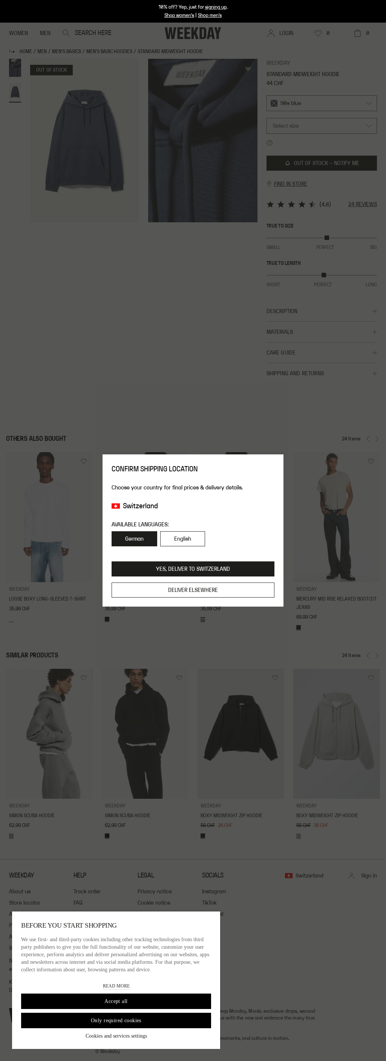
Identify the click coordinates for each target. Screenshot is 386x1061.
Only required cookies (116, 1020)
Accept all (115, 1001)
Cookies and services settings (116, 1036)
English (182, 539)
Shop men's (210, 15)
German (134, 539)
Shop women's (179, 15)
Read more (116, 986)
